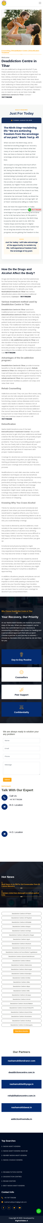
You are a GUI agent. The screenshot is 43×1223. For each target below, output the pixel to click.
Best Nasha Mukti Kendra (14, 1186)
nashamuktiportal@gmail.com (15, 1202)
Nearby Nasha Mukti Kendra (15, 1155)
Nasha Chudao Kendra (13, 1160)
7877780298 (36, 210)
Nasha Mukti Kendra (11, 1146)
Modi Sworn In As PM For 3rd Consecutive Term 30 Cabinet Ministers (21, 885)
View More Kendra (21, 1031)
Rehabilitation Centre (12, 1172)
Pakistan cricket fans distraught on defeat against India (20, 894)
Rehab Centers (9, 1181)
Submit (7, 780)
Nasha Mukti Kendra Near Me (15, 1151)
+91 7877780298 (16, 799)
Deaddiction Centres (12, 1176)
